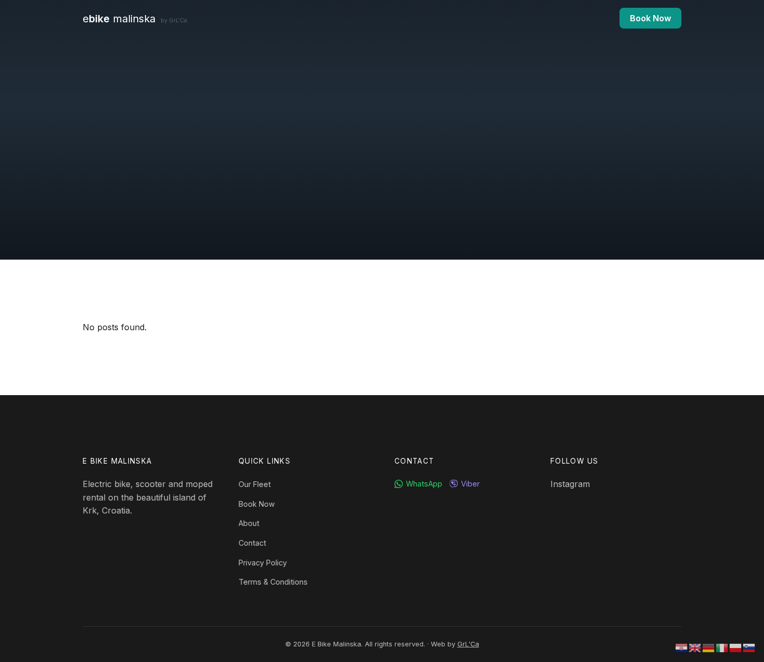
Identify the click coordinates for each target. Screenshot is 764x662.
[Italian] (722, 647)
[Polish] (736, 647)
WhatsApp (424, 483)
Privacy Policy (263, 562)
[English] (695, 647)
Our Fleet (255, 484)
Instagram (570, 484)
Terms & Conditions (273, 581)
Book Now (650, 18)
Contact (252, 542)
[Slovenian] (749, 647)
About (249, 523)
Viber (470, 483)
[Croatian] (682, 647)
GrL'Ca (468, 644)
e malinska (135, 18)
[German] (709, 647)
